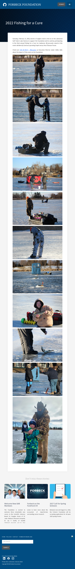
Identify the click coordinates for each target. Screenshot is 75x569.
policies (9, 537)
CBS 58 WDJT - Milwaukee (28, 50)
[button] (69, 4)
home (3, 537)
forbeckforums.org (25, 537)
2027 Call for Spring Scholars (58, 505)
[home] (22, 4)
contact (15, 537)
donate (61, 4)
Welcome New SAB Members (12, 505)
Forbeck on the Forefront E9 (33, 505)
